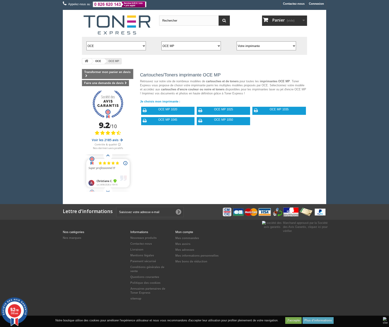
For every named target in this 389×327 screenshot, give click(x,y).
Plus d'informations (318, 320)
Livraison (136, 249)
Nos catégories (73, 232)
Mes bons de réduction (191, 261)
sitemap (135, 298)
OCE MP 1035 (279, 109)
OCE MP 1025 (223, 109)
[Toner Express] (117, 25)
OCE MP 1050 (223, 119)
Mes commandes (187, 238)
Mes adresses (184, 249)
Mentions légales (142, 255)
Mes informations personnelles (197, 255)
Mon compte (184, 232)
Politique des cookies (145, 283)
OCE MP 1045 (167, 119)
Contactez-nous (294, 3)
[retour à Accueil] (86, 61)
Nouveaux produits (143, 238)
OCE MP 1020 (167, 109)
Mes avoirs (182, 244)
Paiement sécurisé (143, 261)
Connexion (316, 3)
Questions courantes (144, 277)
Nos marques (72, 238)
